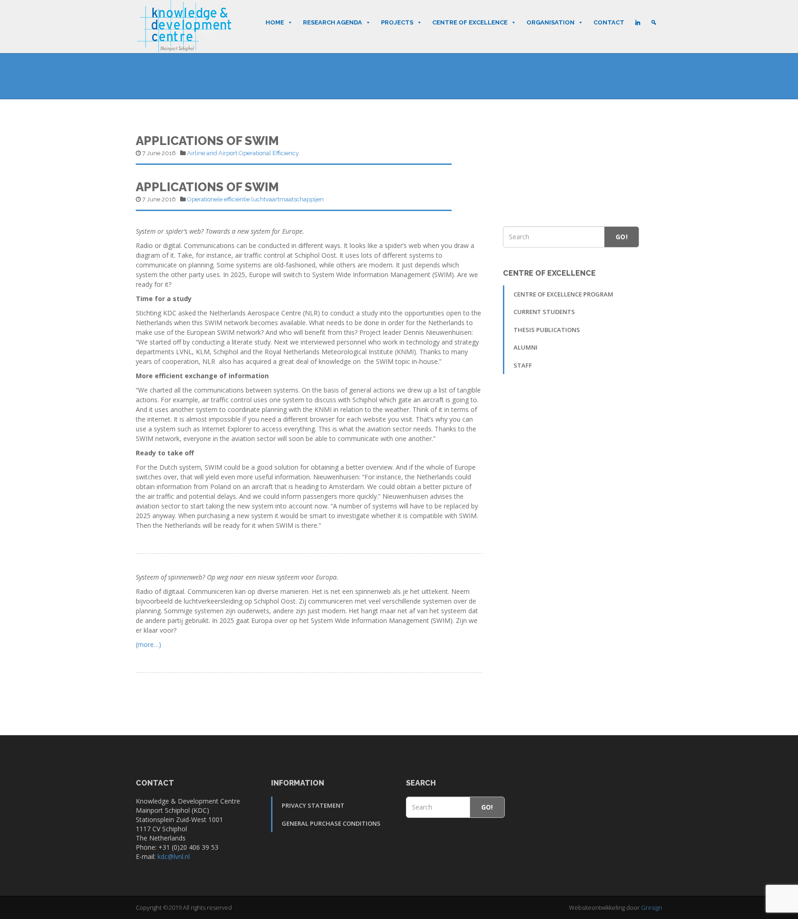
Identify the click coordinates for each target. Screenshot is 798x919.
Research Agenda (332, 22)
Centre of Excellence (470, 22)
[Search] (653, 22)
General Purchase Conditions (331, 823)
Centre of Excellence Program (563, 294)
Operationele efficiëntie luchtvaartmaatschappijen (255, 199)
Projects (397, 22)
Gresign (651, 907)
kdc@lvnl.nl (173, 856)
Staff (523, 365)
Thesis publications (547, 330)
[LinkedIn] (637, 22)
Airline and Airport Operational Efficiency (243, 153)
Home (275, 22)
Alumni (526, 347)
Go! (622, 236)
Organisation (550, 22)
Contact (608, 22)
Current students (544, 312)
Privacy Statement (313, 805)
